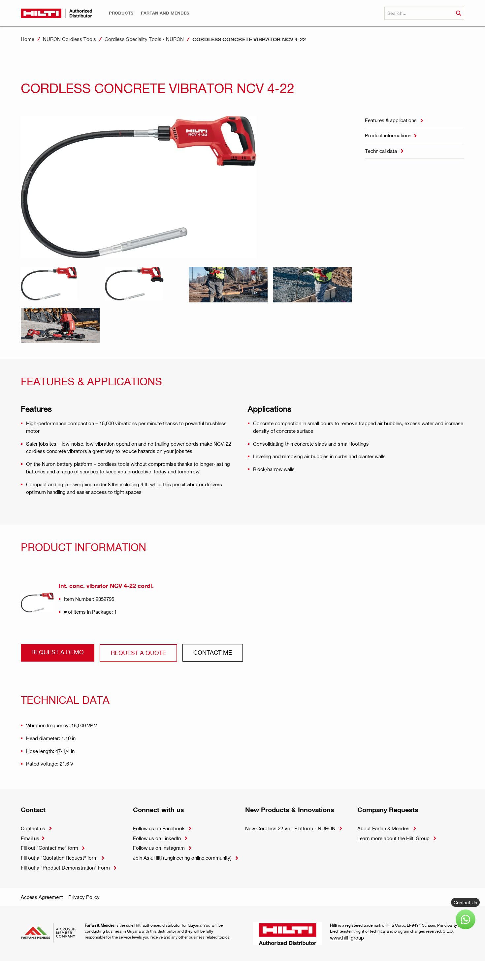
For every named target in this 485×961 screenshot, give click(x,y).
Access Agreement (42, 897)
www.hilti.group (347, 938)
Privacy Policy (84, 897)
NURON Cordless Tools (69, 39)
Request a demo (57, 651)
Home (27, 39)
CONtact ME (212, 652)
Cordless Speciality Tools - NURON (144, 39)
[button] (121, 13)
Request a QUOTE (138, 652)
